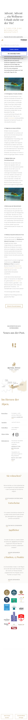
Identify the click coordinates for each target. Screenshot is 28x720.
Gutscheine (11, 118)
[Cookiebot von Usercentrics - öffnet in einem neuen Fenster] (20, 40)
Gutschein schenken (14, 525)
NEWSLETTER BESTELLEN (15, 447)
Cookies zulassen (14, 49)
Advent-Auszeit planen (14, 306)
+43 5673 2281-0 (15, 422)
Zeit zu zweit (16, 280)
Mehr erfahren (14, 552)
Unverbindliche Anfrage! (21, 716)
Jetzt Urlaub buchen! (7, 716)
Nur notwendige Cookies (14, 53)
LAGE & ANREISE (17, 417)
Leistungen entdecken (14, 498)
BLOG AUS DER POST (16, 458)
